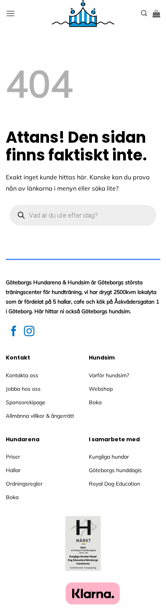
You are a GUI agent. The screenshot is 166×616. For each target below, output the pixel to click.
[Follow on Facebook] (13, 332)
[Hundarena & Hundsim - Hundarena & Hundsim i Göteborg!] (83, 13)
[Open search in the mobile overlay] (83, 215)
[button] (10, 13)
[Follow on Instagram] (29, 332)
